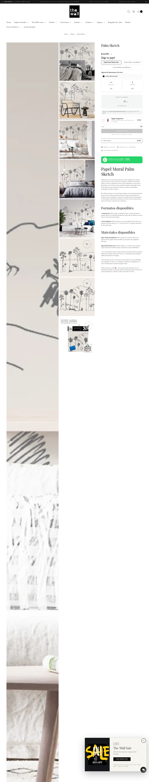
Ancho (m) (111, 84)
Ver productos (122, 759)
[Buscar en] (128, 11)
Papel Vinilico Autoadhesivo (132, 62)
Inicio (66, 34)
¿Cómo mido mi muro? (111, 76)
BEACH (72, 34)
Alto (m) (132, 84)
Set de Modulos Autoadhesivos (122, 67)
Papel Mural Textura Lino (111, 62)
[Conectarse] (133, 11)
